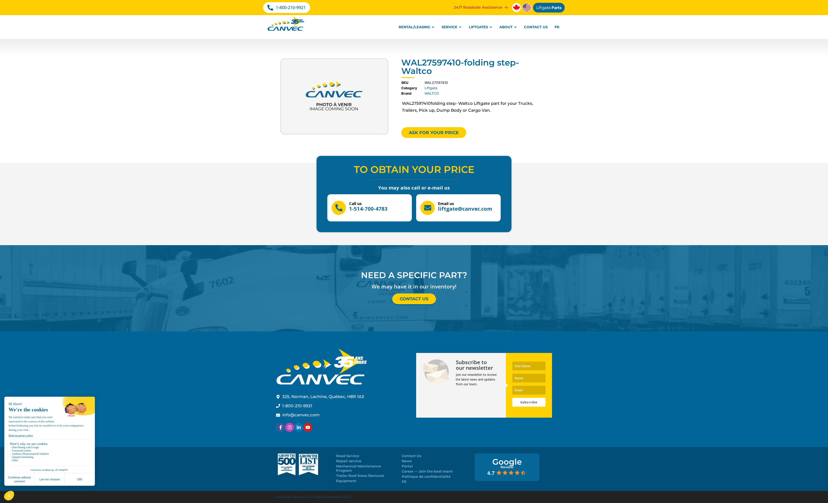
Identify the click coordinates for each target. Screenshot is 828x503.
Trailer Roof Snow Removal (360, 476)
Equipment (346, 481)
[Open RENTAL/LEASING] (433, 27)
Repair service (348, 461)
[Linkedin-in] (298, 427)
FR (404, 482)
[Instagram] (289, 427)
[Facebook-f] (280, 427)
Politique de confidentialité (426, 477)
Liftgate (548, 7)
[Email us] (427, 208)
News (407, 461)
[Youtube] (307, 427)
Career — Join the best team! (427, 471)
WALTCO (432, 93)
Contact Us (411, 456)
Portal (407, 466)
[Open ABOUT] (515, 27)
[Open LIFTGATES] (490, 27)
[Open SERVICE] (460, 27)
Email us (446, 203)
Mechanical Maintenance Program (358, 468)
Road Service (347, 456)
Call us (355, 203)
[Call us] (339, 208)
